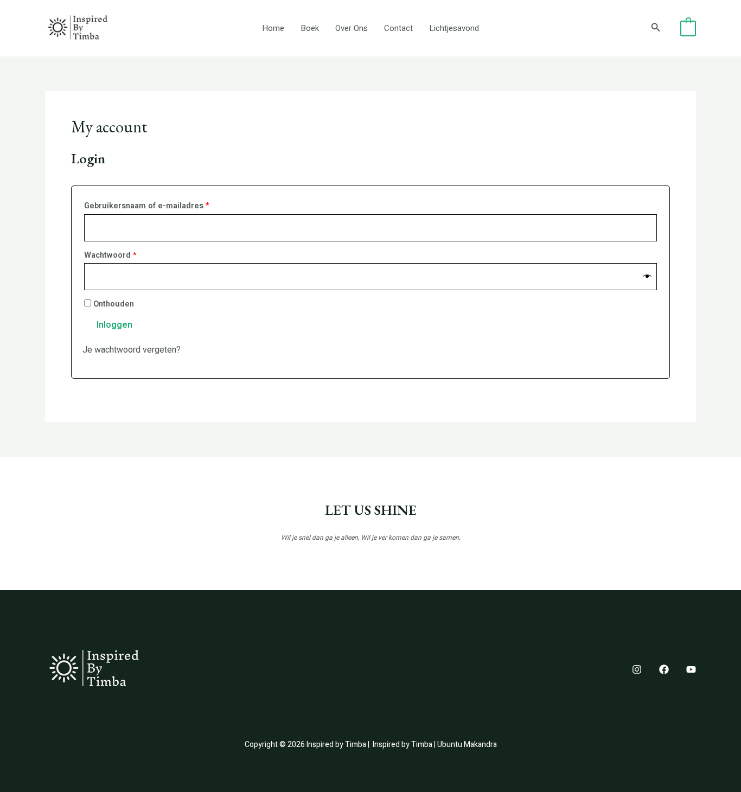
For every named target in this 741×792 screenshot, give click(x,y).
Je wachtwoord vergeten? (131, 349)
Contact (398, 28)
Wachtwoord (123, 255)
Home (273, 28)
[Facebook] (664, 669)
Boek (310, 28)
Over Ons (351, 28)
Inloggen (114, 324)
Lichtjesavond (454, 28)
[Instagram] (637, 669)
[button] (656, 28)
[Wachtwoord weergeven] (647, 277)
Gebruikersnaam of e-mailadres (160, 206)
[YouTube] (691, 669)
